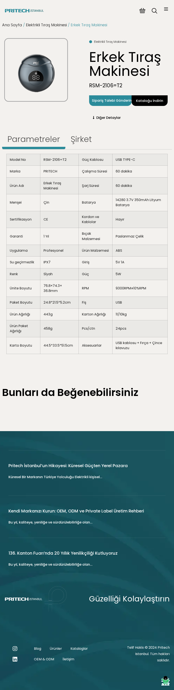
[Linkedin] (15, 659)
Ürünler (56, 648)
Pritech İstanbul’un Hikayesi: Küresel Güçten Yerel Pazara (68, 466)
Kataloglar (79, 648)
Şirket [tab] (81, 139)
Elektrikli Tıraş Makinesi (46, 25)
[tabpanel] (87, 255)
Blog (37, 648)
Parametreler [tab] (33, 139)
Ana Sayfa (12, 25)
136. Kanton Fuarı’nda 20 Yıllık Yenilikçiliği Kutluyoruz (63, 553)
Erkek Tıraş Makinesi (125, 64)
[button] (166, 9)
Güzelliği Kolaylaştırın (129, 598)
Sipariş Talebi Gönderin (112, 100)
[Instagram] (15, 648)
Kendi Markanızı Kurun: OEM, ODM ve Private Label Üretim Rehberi (76, 511)
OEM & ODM (44, 659)
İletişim (68, 659)
